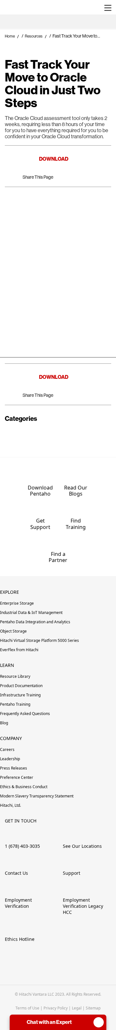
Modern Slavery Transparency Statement (36, 796)
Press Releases (13, 768)
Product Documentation (22, 685)
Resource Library (15, 676)
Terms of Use (27, 1008)
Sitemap (93, 1008)
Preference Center (16, 777)
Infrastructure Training (20, 695)
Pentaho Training (15, 704)
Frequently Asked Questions (25, 713)
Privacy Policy (56, 1008)
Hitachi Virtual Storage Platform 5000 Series (39, 640)
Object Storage (13, 631)
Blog (4, 723)
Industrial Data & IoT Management (31, 612)
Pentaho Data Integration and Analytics (35, 622)
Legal (77, 1008)
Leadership (10, 759)
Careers (7, 749)
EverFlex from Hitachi (19, 649)
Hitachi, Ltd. (10, 805)
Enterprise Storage (17, 603)
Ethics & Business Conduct (23, 786)
